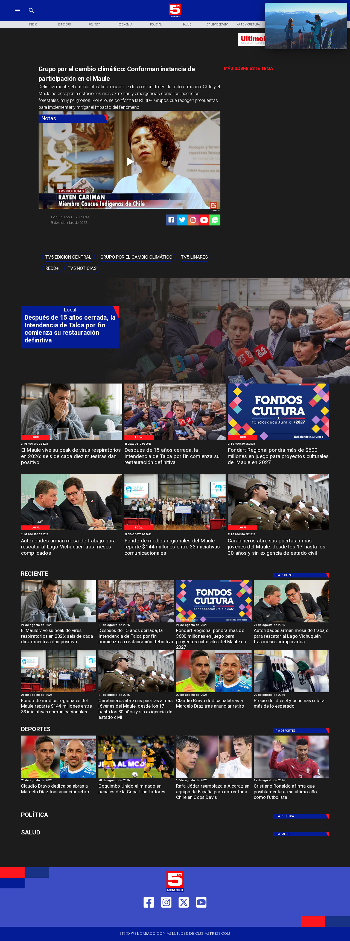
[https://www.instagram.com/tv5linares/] (193, 220)
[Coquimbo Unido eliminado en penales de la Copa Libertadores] (136, 777)
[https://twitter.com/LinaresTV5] (184, 919)
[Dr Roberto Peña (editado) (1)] (71, 439)
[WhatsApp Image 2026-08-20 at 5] (71, 530)
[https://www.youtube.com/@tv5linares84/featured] (204, 220)
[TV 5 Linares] (31, 16)
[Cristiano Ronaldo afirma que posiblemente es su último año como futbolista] (291, 777)
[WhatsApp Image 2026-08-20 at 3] (278, 439)
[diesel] (291, 692)
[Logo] (175, 16)
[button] (68, 257)
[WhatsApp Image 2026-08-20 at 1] (175, 439)
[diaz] (214, 692)
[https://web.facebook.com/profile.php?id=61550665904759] (149, 919)
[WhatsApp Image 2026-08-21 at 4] (175, 530)
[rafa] (214, 777)
